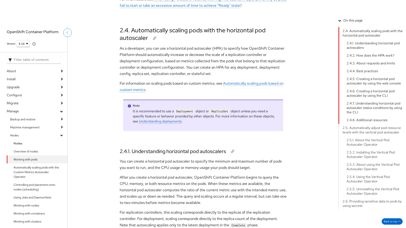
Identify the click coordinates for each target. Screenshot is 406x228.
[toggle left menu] (67, 41)
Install (11, 79)
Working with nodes (26, 205)
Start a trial (367, 5)
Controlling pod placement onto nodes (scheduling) (34, 187)
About (11, 71)
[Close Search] (372, 18)
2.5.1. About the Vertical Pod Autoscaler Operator (368, 172)
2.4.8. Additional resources (367, 150)
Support (314, 5)
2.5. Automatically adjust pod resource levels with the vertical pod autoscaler (372, 160)
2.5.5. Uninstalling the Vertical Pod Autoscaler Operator (373, 221)
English (383, 20)
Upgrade (13, 87)
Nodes (14, 135)
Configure (14, 95)
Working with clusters (27, 221)
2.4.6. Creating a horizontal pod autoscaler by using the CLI (371, 123)
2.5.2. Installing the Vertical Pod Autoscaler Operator (371, 184)
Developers (347, 5)
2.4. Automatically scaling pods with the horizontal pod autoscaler (193, 34)
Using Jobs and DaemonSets (32, 197)
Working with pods (25, 159)
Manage (13, 111)
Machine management (25, 127)
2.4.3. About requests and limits (371, 93)
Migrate (13, 103)
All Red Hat (387, 5)
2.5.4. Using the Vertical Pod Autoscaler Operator (368, 209)
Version (11, 43)
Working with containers (29, 213)
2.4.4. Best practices (362, 101)
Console (329, 5)
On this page (353, 50)
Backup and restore (23, 119)
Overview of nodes (26, 151)
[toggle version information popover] (34, 44)
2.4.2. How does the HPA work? (370, 85)
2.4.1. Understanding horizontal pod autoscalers (173, 151)
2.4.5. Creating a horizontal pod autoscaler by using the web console (374, 111)
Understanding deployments (160, 121)
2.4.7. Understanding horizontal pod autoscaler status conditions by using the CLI (374, 137)
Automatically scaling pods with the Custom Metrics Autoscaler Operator (36, 172)
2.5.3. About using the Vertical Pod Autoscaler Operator (373, 196)
